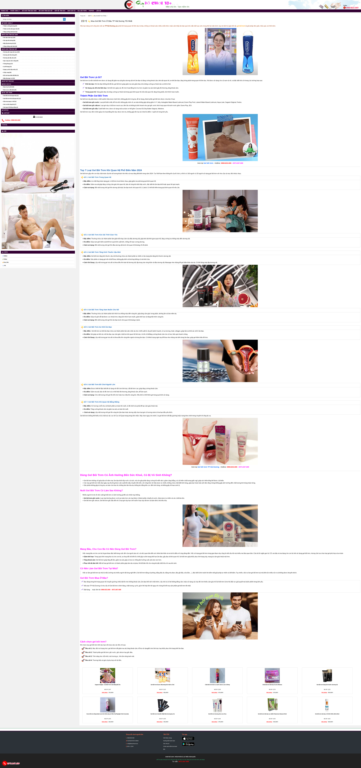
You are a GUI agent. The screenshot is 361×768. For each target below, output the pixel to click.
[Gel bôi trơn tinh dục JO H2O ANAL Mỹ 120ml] (327, 704)
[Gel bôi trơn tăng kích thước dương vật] (327, 675)
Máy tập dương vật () (9, 43)
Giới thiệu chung (167, 738)
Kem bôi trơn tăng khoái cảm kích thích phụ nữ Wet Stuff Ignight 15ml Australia (108, 714)
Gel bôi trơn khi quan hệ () (11, 95)
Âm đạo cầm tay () (9, 37)
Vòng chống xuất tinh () (10, 46)
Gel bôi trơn (82, 10)
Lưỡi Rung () (7, 66)
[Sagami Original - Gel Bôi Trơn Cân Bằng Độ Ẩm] (107, 675)
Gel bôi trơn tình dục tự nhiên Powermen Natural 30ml (272, 714)
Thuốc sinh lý (15, 10)
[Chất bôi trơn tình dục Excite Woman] (272, 675)
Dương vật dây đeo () (9, 58)
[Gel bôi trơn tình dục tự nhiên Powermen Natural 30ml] (272, 704)
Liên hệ (98, 10)
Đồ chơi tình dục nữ (45, 10)
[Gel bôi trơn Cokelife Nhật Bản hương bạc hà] (162, 704)
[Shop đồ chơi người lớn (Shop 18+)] (128, 4)
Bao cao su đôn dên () (9, 90)
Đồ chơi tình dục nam (29, 10)
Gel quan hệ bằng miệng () (10, 107)
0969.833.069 (130, 738)
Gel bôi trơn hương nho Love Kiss (217, 714)
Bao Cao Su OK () (8, 87)
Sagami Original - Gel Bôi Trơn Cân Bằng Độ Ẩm (107, 684)
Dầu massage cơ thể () (9, 101)
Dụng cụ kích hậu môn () (10, 69)
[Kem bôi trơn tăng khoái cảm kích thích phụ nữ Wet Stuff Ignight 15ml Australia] (107, 704)
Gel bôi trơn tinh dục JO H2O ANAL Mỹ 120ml (327, 714)
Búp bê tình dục (60, 10)
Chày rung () (7, 72)
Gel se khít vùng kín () (9, 104)
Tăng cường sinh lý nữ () (10, 31)
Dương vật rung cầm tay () (11, 52)
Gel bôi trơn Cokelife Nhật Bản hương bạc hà (163, 714)
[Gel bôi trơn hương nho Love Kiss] (217, 704)
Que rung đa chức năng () (10, 60)
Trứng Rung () (8, 63)
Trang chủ (4, 10)
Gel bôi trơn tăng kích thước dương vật (327, 684)
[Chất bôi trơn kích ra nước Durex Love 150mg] (217, 675)
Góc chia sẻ (166, 743)
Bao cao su (71, 10)
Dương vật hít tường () (10, 55)
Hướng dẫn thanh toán (169, 740)
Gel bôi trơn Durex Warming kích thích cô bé (162, 684)
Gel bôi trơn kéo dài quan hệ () (12, 98)
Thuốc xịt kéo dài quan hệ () (11, 29)
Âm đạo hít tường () (9, 40)
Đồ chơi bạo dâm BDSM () (11, 75)
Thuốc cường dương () (10, 26)
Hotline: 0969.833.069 (12, 120)
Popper (91, 10)
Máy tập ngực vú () (9, 78)
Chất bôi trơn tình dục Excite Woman (272, 684)
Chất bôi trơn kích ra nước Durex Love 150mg (217, 684)
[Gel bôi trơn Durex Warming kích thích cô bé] (162, 675)
